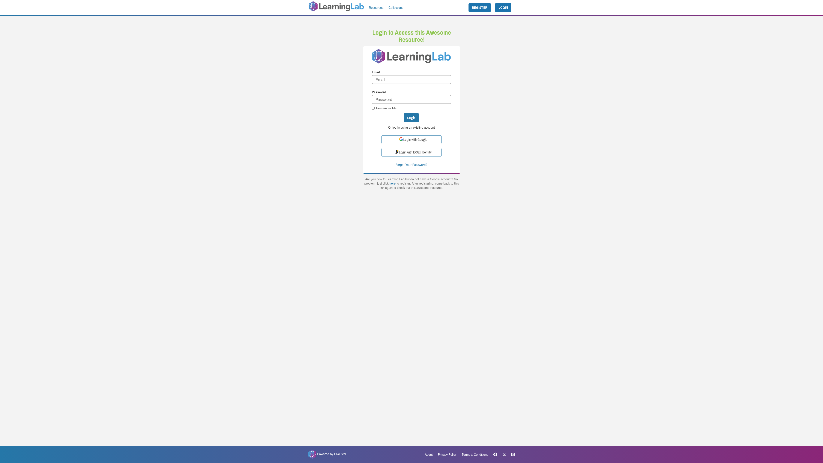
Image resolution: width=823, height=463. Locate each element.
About (429, 454)
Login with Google (415, 139)
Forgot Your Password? (411, 164)
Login (411, 117)
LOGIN (503, 7)
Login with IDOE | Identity (415, 152)
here (392, 183)
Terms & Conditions (475, 454)
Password (379, 92)
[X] (504, 454)
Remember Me (386, 108)
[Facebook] (495, 454)
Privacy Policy (447, 454)
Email (376, 72)
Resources (376, 7)
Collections (396, 7)
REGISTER (479, 7)
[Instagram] (512, 454)
